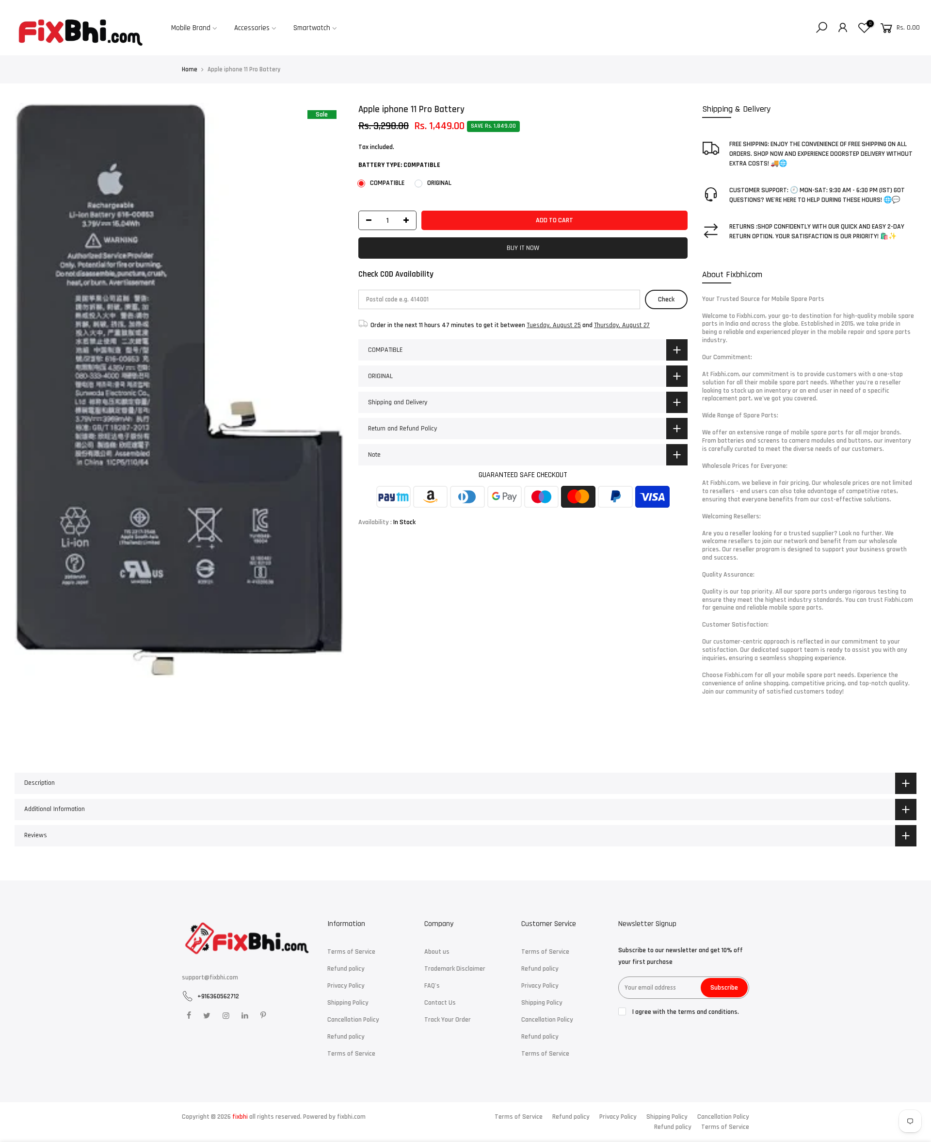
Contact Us (440, 1002)
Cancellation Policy (353, 1019)
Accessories (252, 28)
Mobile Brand (190, 28)
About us (436, 951)
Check (666, 299)
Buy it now (523, 248)
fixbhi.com (351, 1116)
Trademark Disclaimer (454, 968)
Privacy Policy (346, 985)
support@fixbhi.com (210, 977)
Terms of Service (351, 951)
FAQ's (432, 985)
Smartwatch (311, 28)
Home (189, 69)
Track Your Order (447, 1019)
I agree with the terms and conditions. (685, 1012)
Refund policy (346, 968)
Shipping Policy (348, 1002)
